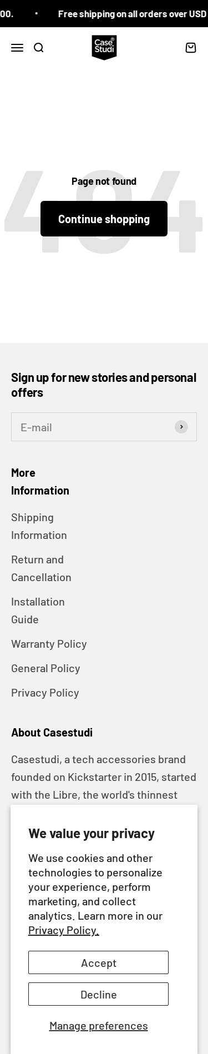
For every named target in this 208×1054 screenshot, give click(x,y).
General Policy (45, 667)
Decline (98, 994)
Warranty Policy (49, 643)
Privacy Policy (45, 692)
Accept (98, 962)
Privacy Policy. (63, 929)
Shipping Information (39, 525)
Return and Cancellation (41, 567)
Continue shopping (104, 218)
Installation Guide (38, 610)
